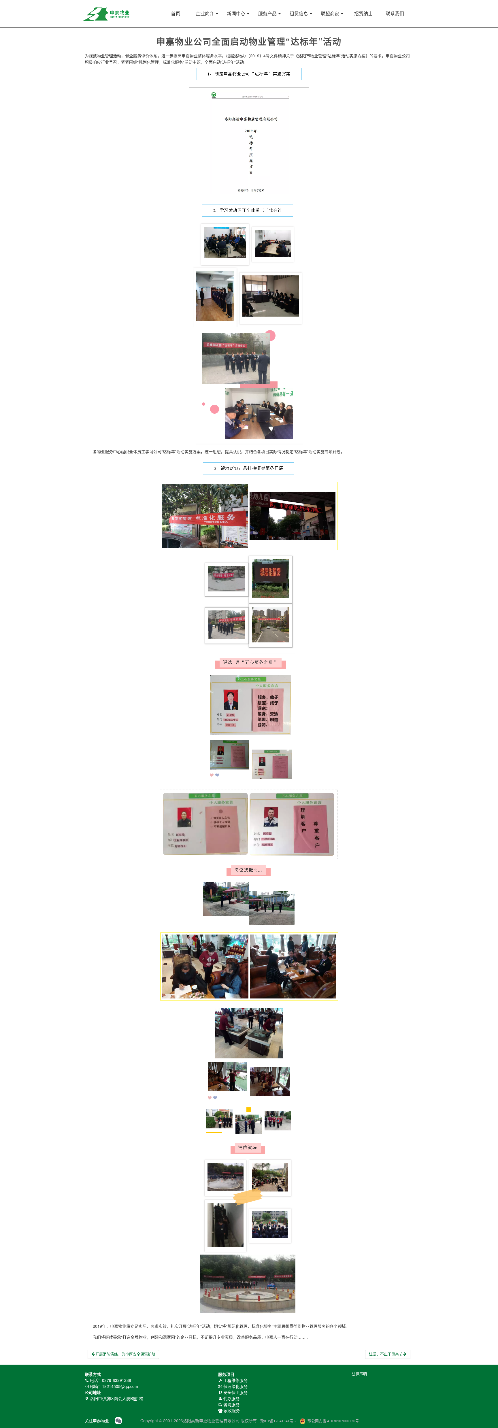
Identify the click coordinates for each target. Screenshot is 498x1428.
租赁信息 (299, 13)
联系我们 (395, 13)
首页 (175, 13)
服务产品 (268, 13)
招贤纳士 (363, 13)
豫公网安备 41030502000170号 (333, 1421)
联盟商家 (330, 13)
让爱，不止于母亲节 (386, 1354)
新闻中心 (236, 13)
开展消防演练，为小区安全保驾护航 (125, 1354)
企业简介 (205, 13)
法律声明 (359, 1374)
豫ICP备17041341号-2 (278, 1421)
